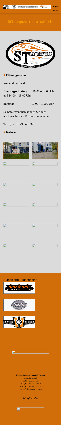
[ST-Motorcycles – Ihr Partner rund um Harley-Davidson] (16, 170)
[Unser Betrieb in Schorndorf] (16, 150)
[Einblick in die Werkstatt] (45, 170)
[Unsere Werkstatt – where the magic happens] (45, 232)
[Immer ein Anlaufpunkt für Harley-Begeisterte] (45, 150)
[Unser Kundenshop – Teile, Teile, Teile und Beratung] (16, 232)
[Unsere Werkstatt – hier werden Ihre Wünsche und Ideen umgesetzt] (16, 191)
